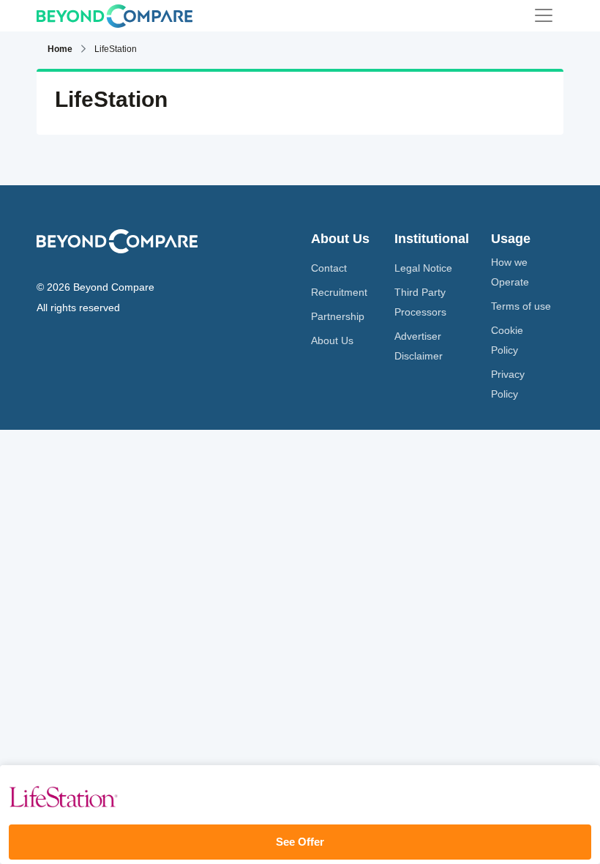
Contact (329, 268)
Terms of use (521, 306)
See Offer (300, 841)
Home (60, 49)
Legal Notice (423, 268)
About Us (332, 340)
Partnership (337, 316)
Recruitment (339, 292)
